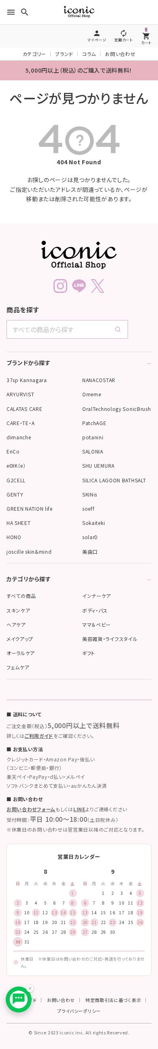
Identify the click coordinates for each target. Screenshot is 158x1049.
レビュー (140, 955)
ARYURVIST (20, 394)
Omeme (91, 394)
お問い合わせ (120, 53)
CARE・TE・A (20, 422)
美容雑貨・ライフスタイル (109, 638)
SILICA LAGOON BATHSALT (114, 480)
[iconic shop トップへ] (79, 255)
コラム (89, 53)
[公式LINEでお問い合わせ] (19, 999)
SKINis (89, 494)
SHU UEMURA (98, 465)
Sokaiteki (93, 522)
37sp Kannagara (26, 379)
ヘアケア (16, 624)
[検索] (117, 329)
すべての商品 (21, 595)
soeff (88, 508)
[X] (98, 286)
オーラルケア (20, 652)
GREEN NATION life (29, 508)
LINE (79, 809)
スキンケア (18, 610)
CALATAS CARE (24, 408)
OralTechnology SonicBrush (116, 408)
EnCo (13, 451)
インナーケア (96, 595)
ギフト (88, 652)
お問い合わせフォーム (31, 809)
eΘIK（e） (16, 465)
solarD (90, 536)
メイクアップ (19, 638)
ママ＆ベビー (96, 624)
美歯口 (90, 551)
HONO (13, 536)
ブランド (64, 53)
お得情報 (46, 955)
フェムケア (18, 667)
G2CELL (16, 480)
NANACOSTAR (98, 379)
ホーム (14, 955)
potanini (93, 437)
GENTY (14, 494)
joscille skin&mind (29, 551)
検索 (77, 955)
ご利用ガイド (39, 735)
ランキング (109, 955)
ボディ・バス (95, 610)
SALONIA (92, 451)
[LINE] (79, 286)
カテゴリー (35, 53)
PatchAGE (94, 422)
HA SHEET (18, 522)
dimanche (18, 437)
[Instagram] (60, 286)
